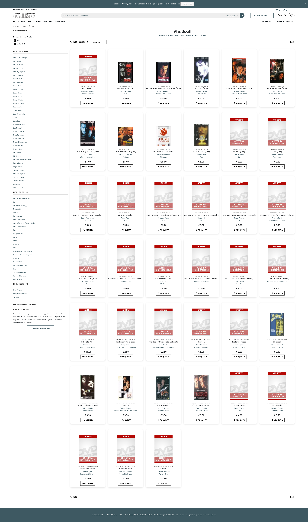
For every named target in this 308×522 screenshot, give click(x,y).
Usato (16, 21)
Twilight (125, 405)
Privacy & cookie (210, 515)
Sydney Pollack (18, 177)
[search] (242, 15)
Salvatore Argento (19, 272)
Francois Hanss (18, 103)
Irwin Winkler (17, 107)
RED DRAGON (87, 88)
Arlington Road (163, 405)
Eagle (15, 237)
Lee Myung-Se (18, 128)
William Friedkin (18, 188)
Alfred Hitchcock (19, 220)
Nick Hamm (17, 153)
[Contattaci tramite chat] (280, 15)
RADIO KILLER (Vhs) (163, 278)
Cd (69, 21)
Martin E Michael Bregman (22, 255)
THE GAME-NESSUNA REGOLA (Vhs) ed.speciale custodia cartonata (251, 215)
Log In (286, 10)
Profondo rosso (239, 342)
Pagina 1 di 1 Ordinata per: (79, 42)
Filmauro (16, 244)
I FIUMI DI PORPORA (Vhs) (163, 151)
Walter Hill (16, 184)
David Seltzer (18, 93)
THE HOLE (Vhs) (87, 342)
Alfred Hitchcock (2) (20, 58)
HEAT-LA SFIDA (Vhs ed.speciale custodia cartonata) (169, 215)
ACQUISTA (88, 103)
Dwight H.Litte (18, 100)
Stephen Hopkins (19, 174)
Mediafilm (16, 258)
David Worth (17, 96)
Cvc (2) (15, 213)
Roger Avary (17, 167)
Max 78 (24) (17, 290)
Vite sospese (239, 405)
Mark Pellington (18, 135)
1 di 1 (292, 42)
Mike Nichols (17, 149)
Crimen (201, 342)
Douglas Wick (18, 234)
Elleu (15, 241)
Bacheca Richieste (286, 21)
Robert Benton (18, 163)
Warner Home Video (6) (21, 198)
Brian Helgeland (18, 79)
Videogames (60, 21)
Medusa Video (18, 262)
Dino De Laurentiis (19, 227)
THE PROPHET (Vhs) (201, 151)
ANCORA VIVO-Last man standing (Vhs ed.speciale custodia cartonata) (216, 215)
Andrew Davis (18, 68)
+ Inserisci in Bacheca (40, 328)
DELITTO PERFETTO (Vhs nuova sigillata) (277, 215)
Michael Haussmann (20, 142)
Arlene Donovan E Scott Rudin (24, 223)
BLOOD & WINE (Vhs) (126, 88)
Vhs (50, 21)
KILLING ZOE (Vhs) (125, 215)
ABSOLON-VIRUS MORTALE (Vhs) (239, 278)
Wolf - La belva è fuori (88, 405)
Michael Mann (18, 145)
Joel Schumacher (19, 114)
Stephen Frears (18, 170)
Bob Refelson (18, 75)
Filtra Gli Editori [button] (20, 192)
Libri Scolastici (34, 21)
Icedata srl (201, 515)
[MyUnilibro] (285, 15)
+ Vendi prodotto (262, 15)
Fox (14, 248)
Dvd (45, 21)
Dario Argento (18, 82)
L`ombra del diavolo (201, 405)
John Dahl (16, 117)
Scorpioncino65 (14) (20, 294)
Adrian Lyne (17, 61)
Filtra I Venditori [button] (20, 284)
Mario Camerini (18, 131)
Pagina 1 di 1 (74, 497)
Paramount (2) (18, 216)
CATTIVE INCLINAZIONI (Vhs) (277, 278)
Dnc (14, 230)
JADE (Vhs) (277, 151)
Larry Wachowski (19, 124)
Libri (23, 21)
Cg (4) (15, 202)
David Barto (17, 86)
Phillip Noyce (17, 156)
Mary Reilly (277, 405)
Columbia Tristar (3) (20, 205)
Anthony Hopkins (19, 72)
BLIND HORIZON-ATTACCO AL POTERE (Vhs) (202, 278)
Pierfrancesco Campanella (22, 160)
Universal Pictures (19, 276)
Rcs (14, 269)
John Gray (16, 121)
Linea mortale (125, 468)
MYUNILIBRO (188, 4)
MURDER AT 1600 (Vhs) (277, 88)
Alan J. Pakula (18, 65)
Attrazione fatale (88, 468)
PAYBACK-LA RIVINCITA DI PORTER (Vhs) (163, 88)
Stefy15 (16, 297)
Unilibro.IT (266, 21)
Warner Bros (17, 279)
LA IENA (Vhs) (239, 151)
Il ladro (163, 468)
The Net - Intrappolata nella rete (163, 342)
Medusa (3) (17, 209)
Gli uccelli (277, 342)
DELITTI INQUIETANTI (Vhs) (88, 151)
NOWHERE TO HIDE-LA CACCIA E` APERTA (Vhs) (128, 278)
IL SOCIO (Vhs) (201, 88)
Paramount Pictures (20, 265)
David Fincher (18, 89)
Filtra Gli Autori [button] (20, 51)
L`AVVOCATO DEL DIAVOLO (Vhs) (239, 88)
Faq (278, 10)
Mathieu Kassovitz (19, 138)
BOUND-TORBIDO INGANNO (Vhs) (87, 215)
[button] (292, 15)
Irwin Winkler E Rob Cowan (22, 251)
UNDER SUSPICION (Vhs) (125, 151)
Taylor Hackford (18, 181)
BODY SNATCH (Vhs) (88, 278)
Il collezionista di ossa (125, 342)
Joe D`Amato (17, 110)
